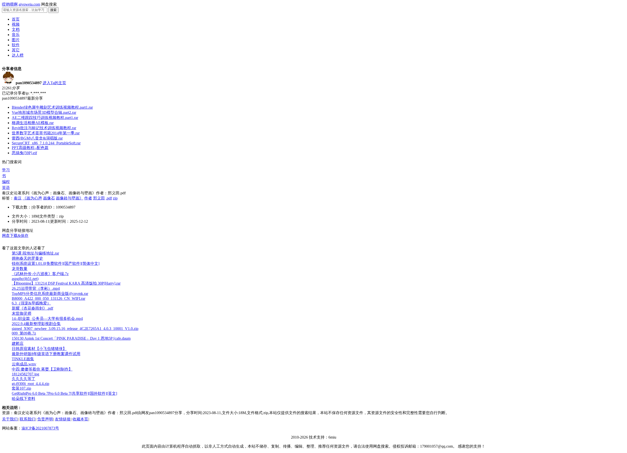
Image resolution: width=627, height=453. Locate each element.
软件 (16, 45)
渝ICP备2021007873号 (40, 428)
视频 (16, 24)
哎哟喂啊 (10, 4)
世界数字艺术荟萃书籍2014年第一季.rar (46, 133)
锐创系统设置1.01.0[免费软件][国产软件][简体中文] (55, 263)
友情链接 (63, 419)
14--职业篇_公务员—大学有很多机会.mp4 (47, 318)
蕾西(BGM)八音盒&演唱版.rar (37, 138)
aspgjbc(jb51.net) (25, 279)
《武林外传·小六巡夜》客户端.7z (40, 274)
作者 (88, 198)
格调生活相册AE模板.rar (33, 123)
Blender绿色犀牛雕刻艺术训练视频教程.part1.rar (52, 107)
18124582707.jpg (25, 374)
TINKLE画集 (23, 359)
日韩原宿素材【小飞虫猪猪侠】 (39, 349)
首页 (16, 19)
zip (115, 198)
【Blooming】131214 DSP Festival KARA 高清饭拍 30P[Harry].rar (66, 283)
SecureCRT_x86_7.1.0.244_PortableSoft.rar (46, 143)
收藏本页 (80, 419)
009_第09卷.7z (24, 333)
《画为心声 (32, 198)
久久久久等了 (23, 379)
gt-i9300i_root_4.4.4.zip (30, 384)
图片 (16, 40)
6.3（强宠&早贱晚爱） (31, 303)
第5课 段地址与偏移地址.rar (35, 253)
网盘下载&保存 (15, 235)
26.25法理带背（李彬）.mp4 (36, 288)
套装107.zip (21, 388)
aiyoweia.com (29, 4)
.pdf (109, 198)
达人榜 (18, 55)
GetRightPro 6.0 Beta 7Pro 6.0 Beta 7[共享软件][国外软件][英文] (64, 393)
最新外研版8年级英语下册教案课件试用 (46, 354)
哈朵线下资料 (23, 398)
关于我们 (10, 419)
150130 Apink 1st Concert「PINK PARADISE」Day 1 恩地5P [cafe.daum (71, 338)
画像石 (49, 198)
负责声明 (45, 419)
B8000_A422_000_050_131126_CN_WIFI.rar (48, 298)
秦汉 (18, 198)
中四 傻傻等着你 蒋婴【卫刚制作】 (42, 369)
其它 (16, 50)
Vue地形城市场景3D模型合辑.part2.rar (44, 112)
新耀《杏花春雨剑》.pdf (32, 308)
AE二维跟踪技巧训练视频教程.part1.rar (45, 118)
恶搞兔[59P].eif (24, 153)
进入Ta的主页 (54, 83)
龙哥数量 (19, 269)
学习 (6, 170)
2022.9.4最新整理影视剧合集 (36, 324)
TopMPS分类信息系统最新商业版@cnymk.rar (50, 293)
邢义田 (99, 198)
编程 (6, 182)
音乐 (16, 35)
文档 (16, 29)
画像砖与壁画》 (69, 198)
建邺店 (18, 343)
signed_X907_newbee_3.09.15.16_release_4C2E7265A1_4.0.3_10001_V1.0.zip (75, 328)
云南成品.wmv (24, 364)
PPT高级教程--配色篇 (30, 148)
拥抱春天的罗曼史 (27, 258)
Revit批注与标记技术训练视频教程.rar (44, 128)
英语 (6, 188)
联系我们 (27, 419)
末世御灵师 (21, 313)
